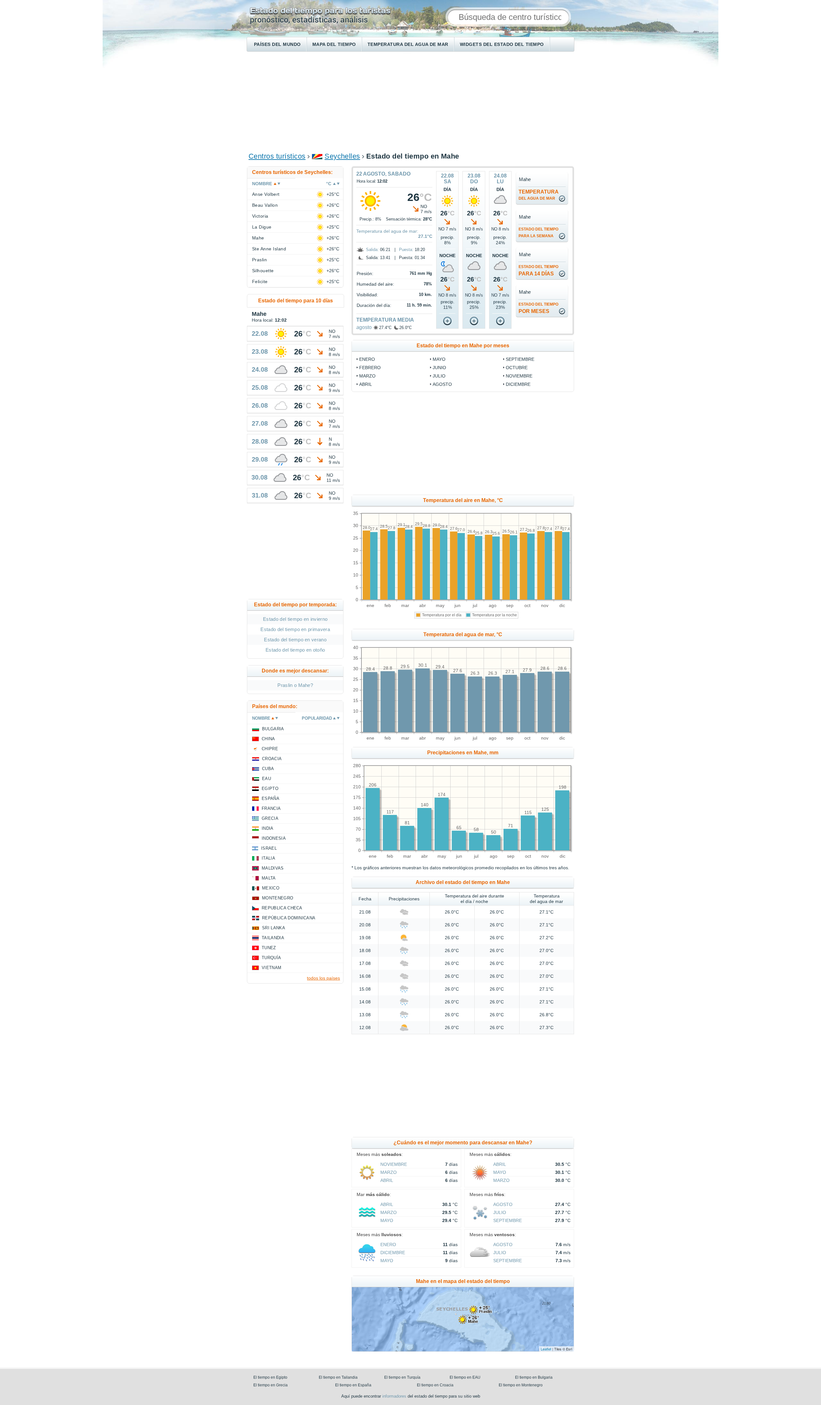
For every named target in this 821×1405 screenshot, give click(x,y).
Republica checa (282, 908)
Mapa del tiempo (334, 44)
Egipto (270, 788)
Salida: (372, 249)
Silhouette (263, 270)
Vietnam (271, 967)
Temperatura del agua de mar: (387, 231)
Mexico (270, 888)
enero (367, 359)
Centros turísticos (277, 156)
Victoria (260, 216)
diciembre (518, 384)
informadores (394, 1396)
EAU (266, 778)
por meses (538, 308)
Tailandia (273, 937)
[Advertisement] (410, 101)
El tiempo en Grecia (270, 1385)
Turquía (271, 957)
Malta (269, 878)
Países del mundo (277, 44)
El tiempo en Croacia (435, 1385)
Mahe (258, 237)
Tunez (269, 947)
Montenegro (277, 898)
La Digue (262, 227)
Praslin (259, 259)
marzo (367, 375)
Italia (268, 858)
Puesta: (406, 249)
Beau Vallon (265, 205)
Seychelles (342, 156)
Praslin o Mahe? (295, 685)
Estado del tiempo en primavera (295, 629)
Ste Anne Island (269, 248)
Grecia (270, 818)
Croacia (272, 758)
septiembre (520, 359)
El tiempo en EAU (465, 1377)
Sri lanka (273, 927)
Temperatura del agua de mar (408, 44)
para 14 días (538, 270)
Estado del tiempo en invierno (295, 619)
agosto (364, 327)
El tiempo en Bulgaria (534, 1377)
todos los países (323, 978)
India (268, 828)
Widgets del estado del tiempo (502, 44)
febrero (370, 367)
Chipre (270, 748)
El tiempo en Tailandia (338, 1377)
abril (365, 384)
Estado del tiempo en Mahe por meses (463, 345)
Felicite (260, 281)
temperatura (539, 195)
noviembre (519, 375)
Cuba (268, 768)
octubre (517, 367)
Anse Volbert (266, 194)
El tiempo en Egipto (270, 1377)
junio (439, 367)
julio (439, 375)
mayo (439, 359)
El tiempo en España (353, 1385)
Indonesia (274, 838)
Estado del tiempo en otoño (295, 650)
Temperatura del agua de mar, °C (462, 634)
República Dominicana (288, 917)
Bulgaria (273, 728)
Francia (271, 808)
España (270, 798)
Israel (269, 848)
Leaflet (546, 1348)
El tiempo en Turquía (402, 1377)
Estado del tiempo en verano (295, 639)
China (268, 738)
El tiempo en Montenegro (521, 1385)
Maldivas (273, 868)
